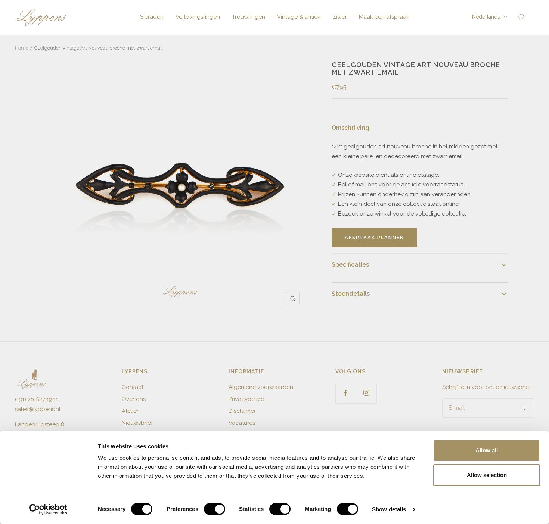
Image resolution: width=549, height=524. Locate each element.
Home (21, 48)
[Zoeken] (521, 17)
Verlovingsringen (198, 16)
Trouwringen (248, 16)
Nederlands (486, 17)
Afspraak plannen (374, 237)
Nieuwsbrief (137, 423)
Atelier (130, 411)
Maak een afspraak (384, 16)
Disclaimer (242, 411)
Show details (389, 509)
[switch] (214, 509)
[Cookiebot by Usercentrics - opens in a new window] (48, 509)
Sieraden (152, 16)
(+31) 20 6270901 (36, 399)
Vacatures (242, 423)
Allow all (486, 450)
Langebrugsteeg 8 (39, 424)
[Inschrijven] (523, 408)
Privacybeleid (246, 399)
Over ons (134, 399)
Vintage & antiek (298, 16)
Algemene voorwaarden (261, 387)
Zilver (339, 16)
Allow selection (487, 475)
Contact (132, 387)
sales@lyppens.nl (38, 409)
